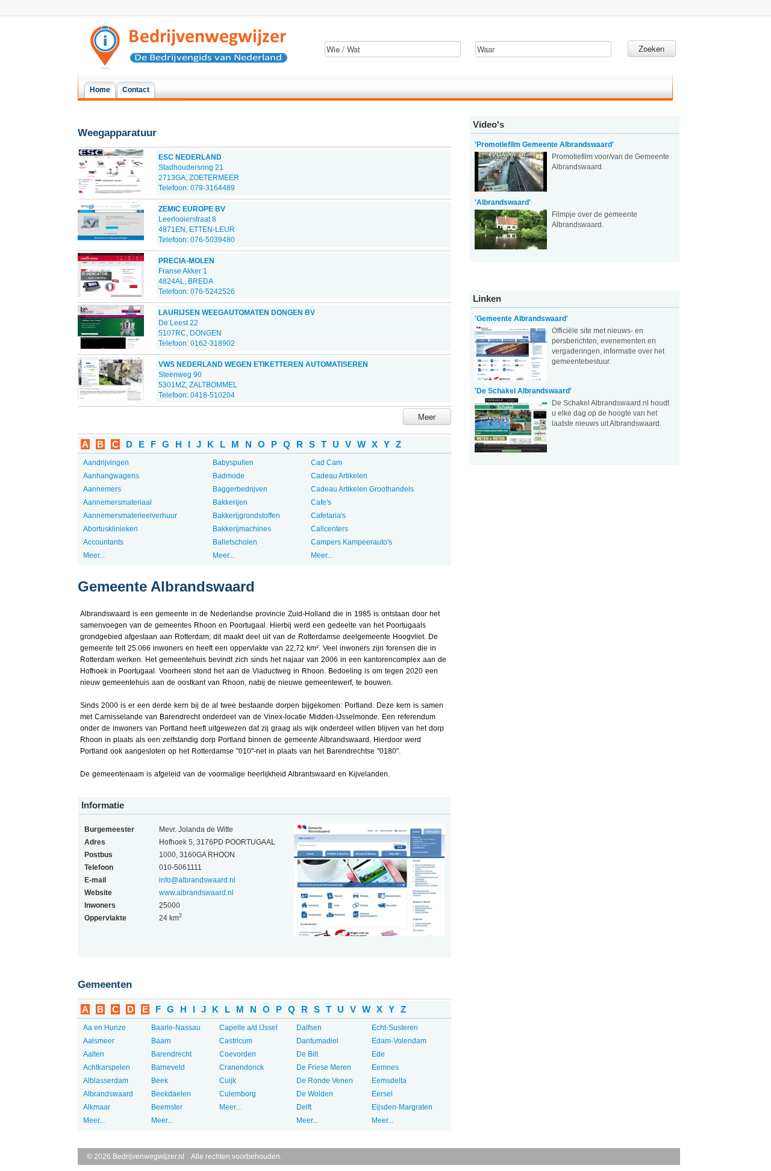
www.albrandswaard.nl (196, 892)
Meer (426, 416)
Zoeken (651, 48)
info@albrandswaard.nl (197, 880)
